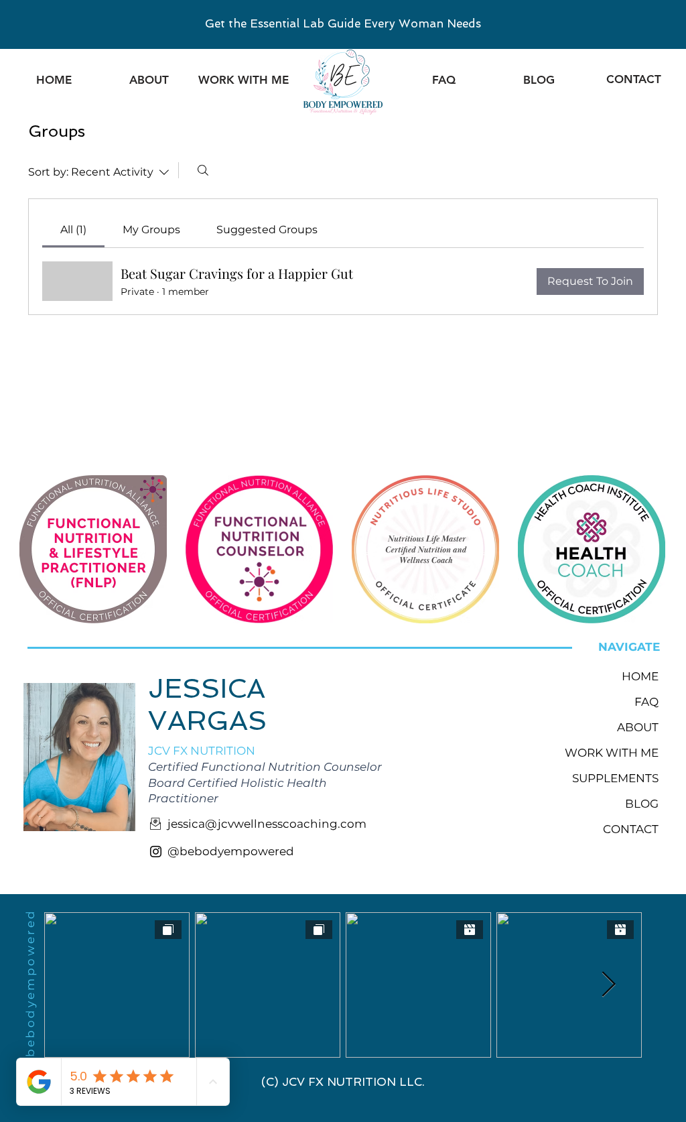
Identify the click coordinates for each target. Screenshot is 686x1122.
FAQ (646, 701)
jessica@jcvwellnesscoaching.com (266, 823)
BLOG (642, 803)
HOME (640, 676)
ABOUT (638, 727)
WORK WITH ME (616, 752)
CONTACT (631, 829)
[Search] (203, 170)
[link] (73, 229)
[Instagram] (155, 851)
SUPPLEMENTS (616, 778)
